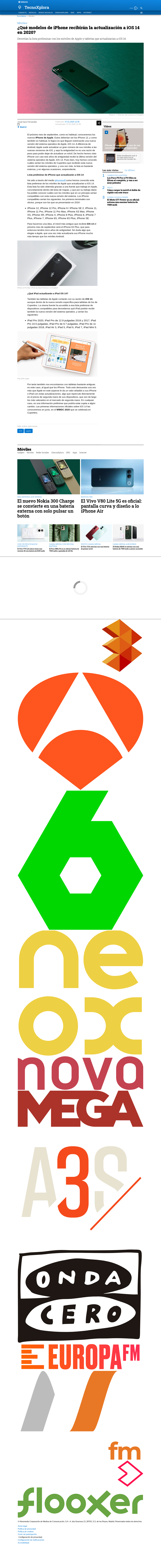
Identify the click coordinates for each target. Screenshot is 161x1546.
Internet (87, 13)
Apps (79, 13)
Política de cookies (26, 1532)
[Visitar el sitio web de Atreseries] (80, 1248)
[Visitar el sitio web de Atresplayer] (80, 1486)
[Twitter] (18, 124)
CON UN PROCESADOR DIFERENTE (27, 545)
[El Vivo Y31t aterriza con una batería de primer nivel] (96, 533)
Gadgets (23, 13)
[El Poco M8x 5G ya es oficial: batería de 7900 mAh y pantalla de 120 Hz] (64, 533)
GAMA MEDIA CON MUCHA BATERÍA (61, 545)
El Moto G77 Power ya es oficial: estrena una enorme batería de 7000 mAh (123, 202)
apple (28, 431)
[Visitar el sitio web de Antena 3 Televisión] (80, 789)
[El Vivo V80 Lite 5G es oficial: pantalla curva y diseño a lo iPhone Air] (112, 477)
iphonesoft (60, 180)
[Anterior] (41, 2)
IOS (20, 431)
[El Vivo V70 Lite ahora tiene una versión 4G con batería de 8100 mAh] (32, 533)
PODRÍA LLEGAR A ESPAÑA (117, 197)
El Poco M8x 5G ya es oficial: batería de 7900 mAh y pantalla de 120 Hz (64, 550)
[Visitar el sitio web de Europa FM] (80, 1370)
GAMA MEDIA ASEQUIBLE (124, 544)
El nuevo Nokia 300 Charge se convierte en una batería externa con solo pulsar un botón (45, 508)
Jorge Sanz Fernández (27, 122)
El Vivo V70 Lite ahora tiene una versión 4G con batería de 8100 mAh (31, 550)
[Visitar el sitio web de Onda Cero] (80, 1342)
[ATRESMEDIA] (80, 671)
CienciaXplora (61, 13)
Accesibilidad (23, 1543)
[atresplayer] (133, 8)
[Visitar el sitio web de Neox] (80, 1055)
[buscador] (141, 8)
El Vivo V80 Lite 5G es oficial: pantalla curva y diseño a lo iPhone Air (111, 505)
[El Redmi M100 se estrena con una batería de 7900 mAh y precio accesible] (128, 533)
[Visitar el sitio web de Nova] (80, 1089)
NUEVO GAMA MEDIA (91, 544)
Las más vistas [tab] (110, 170)
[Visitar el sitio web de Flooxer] (80, 1517)
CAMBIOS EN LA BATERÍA (117, 175)
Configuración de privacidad (30, 1537)
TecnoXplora (21, 16)
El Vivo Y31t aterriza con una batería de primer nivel (95, 548)
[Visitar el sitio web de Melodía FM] (80, 1459)
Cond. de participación (27, 1534)
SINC (72, 13)
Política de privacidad (27, 1529)
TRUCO (110, 188)
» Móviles (30, 16)
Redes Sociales (46, 13)
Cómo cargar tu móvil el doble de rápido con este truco (123, 191)
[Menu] (141, 12)
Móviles (32, 13)
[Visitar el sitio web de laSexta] (80, 929)
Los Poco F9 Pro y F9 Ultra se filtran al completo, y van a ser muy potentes (122, 180)
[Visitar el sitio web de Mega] (80, 1126)
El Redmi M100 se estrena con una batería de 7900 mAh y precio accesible (128, 548)
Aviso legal (22, 1526)
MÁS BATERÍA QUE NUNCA (29, 497)
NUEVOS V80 (87, 497)
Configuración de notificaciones (31, 1540)
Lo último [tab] (130, 170)
